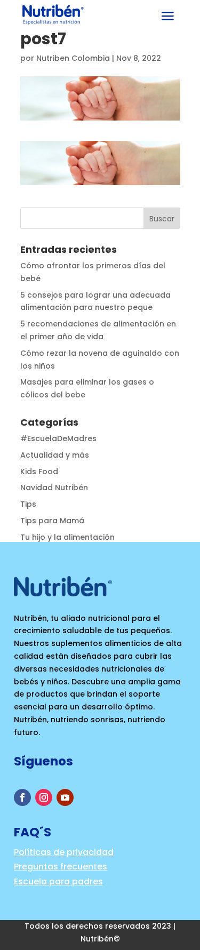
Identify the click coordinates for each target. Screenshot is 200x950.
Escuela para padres (58, 881)
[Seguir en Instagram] (43, 797)
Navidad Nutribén (54, 487)
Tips (28, 504)
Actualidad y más (54, 455)
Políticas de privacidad (64, 852)
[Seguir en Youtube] (65, 797)
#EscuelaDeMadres (58, 438)
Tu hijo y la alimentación (67, 537)
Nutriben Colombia (73, 58)
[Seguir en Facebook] (22, 797)
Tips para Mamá (52, 520)
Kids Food (39, 471)
